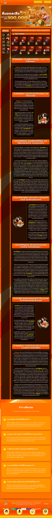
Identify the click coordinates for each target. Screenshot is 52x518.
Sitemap (46, 504)
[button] (2, 2)
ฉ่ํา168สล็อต (13, 502)
